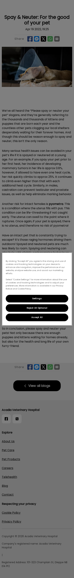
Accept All (37, 317)
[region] (37, 289)
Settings (37, 298)
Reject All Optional (37, 307)
